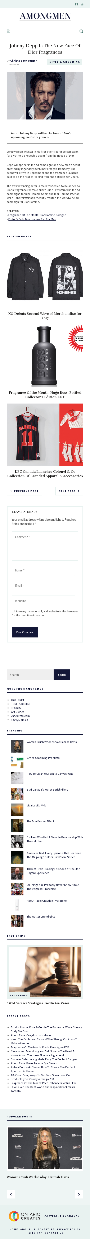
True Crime (18, 995)
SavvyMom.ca (19, 720)
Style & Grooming (64, 61)
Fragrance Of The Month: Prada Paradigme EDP (40, 1047)
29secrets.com (20, 716)
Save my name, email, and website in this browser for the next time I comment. (45, 613)
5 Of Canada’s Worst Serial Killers (47, 789)
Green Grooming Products (43, 758)
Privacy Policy (68, 1229)
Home (14, 1229)
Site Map (35, 1232)
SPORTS (16, 708)
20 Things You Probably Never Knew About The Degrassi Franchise (53, 887)
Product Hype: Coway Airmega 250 (32, 1079)
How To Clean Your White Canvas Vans (50, 774)
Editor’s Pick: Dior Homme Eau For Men (32, 219)
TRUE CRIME (18, 700)
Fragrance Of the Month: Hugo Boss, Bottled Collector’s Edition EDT (45, 395)
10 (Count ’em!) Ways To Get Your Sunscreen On (40, 1075)
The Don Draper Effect (40, 821)
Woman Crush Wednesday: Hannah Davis (52, 742)
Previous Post (26, 491)
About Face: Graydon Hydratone (47, 901)
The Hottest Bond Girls (41, 916)
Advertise (46, 1229)
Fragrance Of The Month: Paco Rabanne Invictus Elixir (43, 1083)
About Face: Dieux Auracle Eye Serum (34, 1063)
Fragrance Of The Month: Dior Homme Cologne (37, 215)
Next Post (67, 491)
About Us (28, 1229)
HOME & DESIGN (20, 704)
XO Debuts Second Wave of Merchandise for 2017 (45, 316)
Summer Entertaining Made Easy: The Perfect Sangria (44, 1059)
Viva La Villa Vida (36, 805)
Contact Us (54, 1232)
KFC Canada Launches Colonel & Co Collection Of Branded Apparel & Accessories (45, 474)
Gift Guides (17, 712)
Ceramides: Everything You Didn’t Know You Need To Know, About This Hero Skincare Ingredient (43, 1053)
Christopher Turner (23, 60)
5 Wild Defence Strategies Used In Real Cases (38, 1003)
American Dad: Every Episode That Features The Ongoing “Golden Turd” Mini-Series (54, 855)
